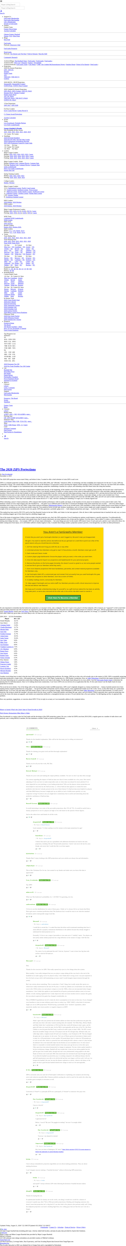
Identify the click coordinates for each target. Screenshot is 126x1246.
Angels (28, 247)
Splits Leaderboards (10, 167)
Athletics (28, 250)
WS (15, 211)
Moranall (46, 948)
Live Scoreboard (9, 123)
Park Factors (8, 389)
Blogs (6, 407)
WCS (29, 211)
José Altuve (25, 611)
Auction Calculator (10, 31)
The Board (7, 325)
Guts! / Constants (9, 388)
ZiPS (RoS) (7, 91)
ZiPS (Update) (16, 91)
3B (20, 269)
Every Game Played (10, 110)
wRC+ (11, 414)
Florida (16, 195)
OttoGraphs (94, 64)
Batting (6, 183)
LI (22, 425)
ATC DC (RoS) (9, 96)
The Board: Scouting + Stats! (13, 327)
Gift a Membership (10, 22)
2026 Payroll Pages (10, 303)
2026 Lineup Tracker (10, 311)
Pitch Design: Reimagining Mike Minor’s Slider (15, 713)
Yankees (6, 254)
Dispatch (24, 63)
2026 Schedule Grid (10, 307)
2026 (10, 154)
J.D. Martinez (4, 649)
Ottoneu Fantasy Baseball (12, 34)
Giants (28, 261)
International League (14, 188)
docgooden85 (47, 838)
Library (6, 386)
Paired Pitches (8, 375)
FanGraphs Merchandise (11, 20)
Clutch (25, 425)
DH (30, 269)
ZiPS (5, 70)
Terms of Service (70, 1227)
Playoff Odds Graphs (23, 139)
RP (13, 271)
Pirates (17, 263)
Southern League (23, 190)
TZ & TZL (23, 421)
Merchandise (8, 395)
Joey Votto (3, 640)
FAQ (10, 36)
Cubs (16, 261)
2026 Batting (8, 202)
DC (13, 247)
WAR (5, 425)
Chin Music (32, 64)
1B (12, 269)
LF (22, 269)
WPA (18, 425)
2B (14, 269)
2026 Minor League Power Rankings (15, 312)
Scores (6, 400)
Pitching (11, 183)
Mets (5, 261)
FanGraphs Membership (11, 18)
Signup (6, 36)
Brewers (17, 258)
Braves (6, 258)
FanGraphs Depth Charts (104, 680)
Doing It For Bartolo (82, 64)
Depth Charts (8, 73)
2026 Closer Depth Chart (12, 300)
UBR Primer (12, 425)
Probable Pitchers (20, 123)
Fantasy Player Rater (10, 29)
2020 (25, 132)
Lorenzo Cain (4, 666)
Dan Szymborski (7, 474)
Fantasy (30, 63)
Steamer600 (7, 84)
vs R (14, 231)
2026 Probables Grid (10, 309)
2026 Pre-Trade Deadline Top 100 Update (17, 366)
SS (17, 269)
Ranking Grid (13, 163)
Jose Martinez (4, 673)
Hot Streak (7, 373)
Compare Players (24, 163)
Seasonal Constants (10, 428)
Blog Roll (7, 40)
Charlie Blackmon (6, 627)
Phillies (6, 265)
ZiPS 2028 (14, 105)
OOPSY (6, 79)
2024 (9, 132)
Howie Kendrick (5, 668)
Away (23, 231)
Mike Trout (3, 642)
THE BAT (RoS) (9, 98)
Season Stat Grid (9, 170)
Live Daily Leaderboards (11, 125)
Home (18, 231)
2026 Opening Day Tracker (12, 319)
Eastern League (12, 190)
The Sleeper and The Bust (18, 54)
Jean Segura (4, 653)
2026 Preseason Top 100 (11, 364)
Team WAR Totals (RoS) (12, 243)
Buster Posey (4, 651)
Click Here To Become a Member (63, 598)
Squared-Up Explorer (10, 380)
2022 (17, 132)
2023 (13, 132)
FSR (17, 421)
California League (11, 193)
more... (28, 414)
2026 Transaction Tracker (12, 305)
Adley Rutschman (93, 678)
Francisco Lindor (5, 664)
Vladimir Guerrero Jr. (7, 647)
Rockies (28, 265)
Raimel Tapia (4, 655)
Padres (28, 263)
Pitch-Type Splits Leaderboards (13, 168)
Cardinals (18, 260)
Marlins (6, 260)
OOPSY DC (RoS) (10, 100)
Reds (16, 265)
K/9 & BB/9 (19, 418)
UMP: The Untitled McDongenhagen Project (51, 64)
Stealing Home (70, 64)
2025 (5, 132)
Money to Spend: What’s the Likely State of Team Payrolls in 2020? (21, 709)
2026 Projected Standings (12, 138)
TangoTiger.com (5, 1240)
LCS (19, 211)
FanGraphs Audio (21, 64)
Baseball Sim (8, 370)
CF (25, 269)
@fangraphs (44, 1227)
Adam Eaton (4, 636)
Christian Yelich (5, 625)
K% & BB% (22, 414)
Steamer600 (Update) (18, 84)
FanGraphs (7, 43)
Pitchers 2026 (17, 227)
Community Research (10, 57)
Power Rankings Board (11, 379)
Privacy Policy (81, 1227)
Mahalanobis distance (55, 505)
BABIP (12, 418)
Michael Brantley (5, 670)
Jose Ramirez (4, 644)
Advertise (60, 1227)
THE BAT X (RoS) (21, 98)
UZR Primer (8, 421)
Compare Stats (34, 163)
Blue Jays (7, 247)
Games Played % (22, 110)
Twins (17, 252)
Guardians (18, 247)
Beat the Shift (43, 54)
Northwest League (38, 191)
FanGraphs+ (48, 61)
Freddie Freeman (5, 634)
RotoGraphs (8, 52)
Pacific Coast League (28, 188)
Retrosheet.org (4, 1243)
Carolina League (23, 193)
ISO (15, 414)
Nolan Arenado (5, 657)
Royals (17, 249)
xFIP (8, 418)
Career (31, 154)
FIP (5, 418)
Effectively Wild (15, 45)
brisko (43, 1180)
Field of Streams (32, 54)
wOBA (6, 414)
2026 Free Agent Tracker (11, 316)
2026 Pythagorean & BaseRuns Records (16, 141)
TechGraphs (40, 61)
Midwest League (12, 191)
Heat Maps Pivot (9, 371)
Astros (28, 249)
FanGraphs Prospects (10, 48)
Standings (7, 402)
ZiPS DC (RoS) (27, 91)
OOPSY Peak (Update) (20, 86)
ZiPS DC (11, 70)
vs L (10, 231)
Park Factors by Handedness (13, 432)
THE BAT (7, 77)
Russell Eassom (45, 825)
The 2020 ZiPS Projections (18, 469)
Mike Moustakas (89, 690)
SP (10, 271)
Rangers (28, 254)
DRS (14, 421)
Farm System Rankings (11, 330)
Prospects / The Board (11, 398)
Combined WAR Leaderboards (13, 218)
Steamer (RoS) (8, 93)
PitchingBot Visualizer (11, 377)
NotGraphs (31, 61)
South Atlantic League (25, 191)
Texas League (33, 190)
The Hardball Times (21, 61)
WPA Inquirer (8, 223)
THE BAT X (15, 77)
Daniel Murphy (8, 611)
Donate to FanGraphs (10, 24)
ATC (5, 75)
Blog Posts (16, 36)
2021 (21, 132)
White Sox (18, 254)
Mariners (28, 252)
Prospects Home (9, 323)
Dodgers (28, 260)
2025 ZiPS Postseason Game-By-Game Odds (18, 143)
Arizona (10, 195)
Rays (5, 250)
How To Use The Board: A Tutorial (15, 328)
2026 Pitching (17, 202)
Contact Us (52, 1227)
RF (28, 269)
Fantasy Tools (8, 405)
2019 (29, 132)
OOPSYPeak (8, 86)
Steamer (6, 71)
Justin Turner (4, 638)
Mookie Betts (4, 629)
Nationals (7, 263)
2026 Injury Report (10, 302)
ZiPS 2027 (7, 105)
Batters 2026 (8, 227)
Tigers (17, 250)
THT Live (17, 63)
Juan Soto (3, 631)
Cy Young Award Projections (13, 114)
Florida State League (35, 193)
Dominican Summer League (14, 197)
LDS (24, 211)
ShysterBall (37, 63)
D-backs (28, 258)
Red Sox (7, 252)
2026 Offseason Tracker (11, 318)
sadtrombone (44, 924)
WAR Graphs (8, 220)
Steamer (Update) (19, 93)
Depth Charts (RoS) (10, 95)
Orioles (6, 249)
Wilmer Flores (4, 662)
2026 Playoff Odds (10, 139)
